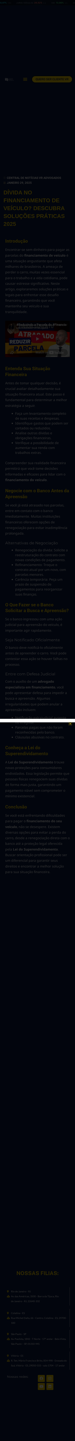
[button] (70, 723)
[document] (37, 720)
